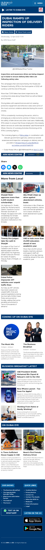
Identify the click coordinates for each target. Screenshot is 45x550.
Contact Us (29, 495)
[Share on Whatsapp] (20, 167)
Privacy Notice (31, 492)
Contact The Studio (33, 497)
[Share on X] (14, 167)
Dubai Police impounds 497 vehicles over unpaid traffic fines (10, 281)
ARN (7, 542)
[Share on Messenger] (9, 167)
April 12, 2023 (38, 150)
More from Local (24, 32)
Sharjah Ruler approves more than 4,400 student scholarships (10, 199)
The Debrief (7, 500)
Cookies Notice (31, 490)
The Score (6, 503)
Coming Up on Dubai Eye (17, 317)
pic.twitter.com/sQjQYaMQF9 (22, 145)
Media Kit (29, 501)
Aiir (13, 542)
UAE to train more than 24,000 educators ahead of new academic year (33, 242)
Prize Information (32, 504)
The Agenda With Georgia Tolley (9, 493)
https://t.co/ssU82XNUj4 (30, 143)
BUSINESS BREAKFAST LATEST (19, 366)
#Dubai (18, 143)
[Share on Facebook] (3, 167)
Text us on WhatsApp (12, 512)
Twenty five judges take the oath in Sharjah (10, 241)
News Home (8, 32)
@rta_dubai (24, 135)
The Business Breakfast (11, 490)
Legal (28, 506)
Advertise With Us (32, 499)
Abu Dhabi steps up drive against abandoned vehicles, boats (32, 199)
